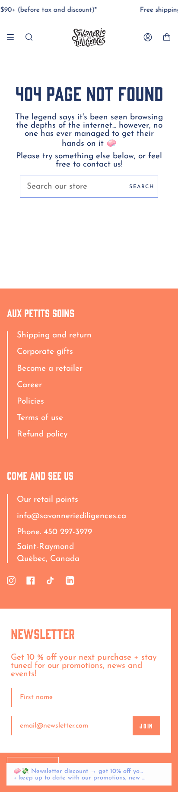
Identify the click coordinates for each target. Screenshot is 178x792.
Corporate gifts (45, 352)
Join (146, 725)
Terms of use (40, 418)
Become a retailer (50, 369)
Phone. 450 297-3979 (54, 532)
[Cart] (166, 37)
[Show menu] (13, 37)
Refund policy (42, 434)
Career (29, 385)
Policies (30, 402)
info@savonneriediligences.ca (71, 516)
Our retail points (47, 500)
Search (141, 186)
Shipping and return (54, 335)
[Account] (147, 37)
